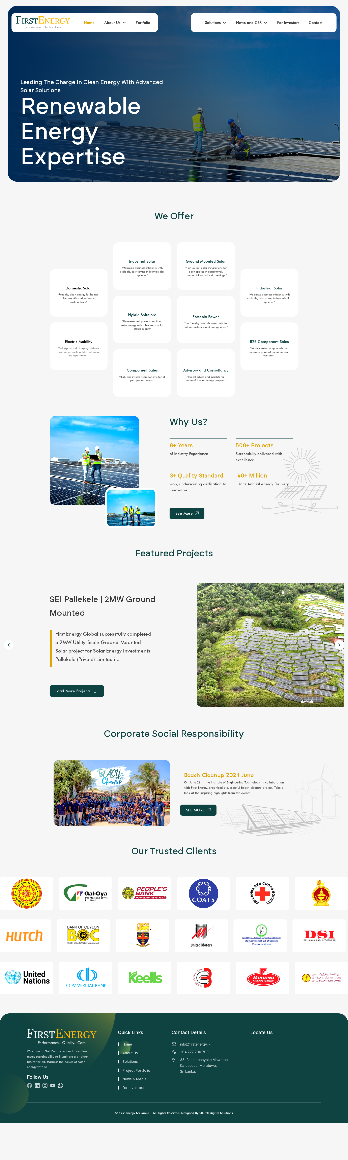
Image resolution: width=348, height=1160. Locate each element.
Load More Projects (73, 686)
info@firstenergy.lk (195, 1044)
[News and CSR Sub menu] (265, 23)
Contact (315, 22)
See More (184, 513)
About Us (112, 22)
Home (89, 22)
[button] (339, 645)
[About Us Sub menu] (124, 23)
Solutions (213, 22)
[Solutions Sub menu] (224, 23)
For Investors (288, 22)
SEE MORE (195, 810)
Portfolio (143, 22)
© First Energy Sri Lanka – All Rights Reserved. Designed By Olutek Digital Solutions (174, 1113)
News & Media (134, 1079)
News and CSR (249, 22)
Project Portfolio (136, 1070)
